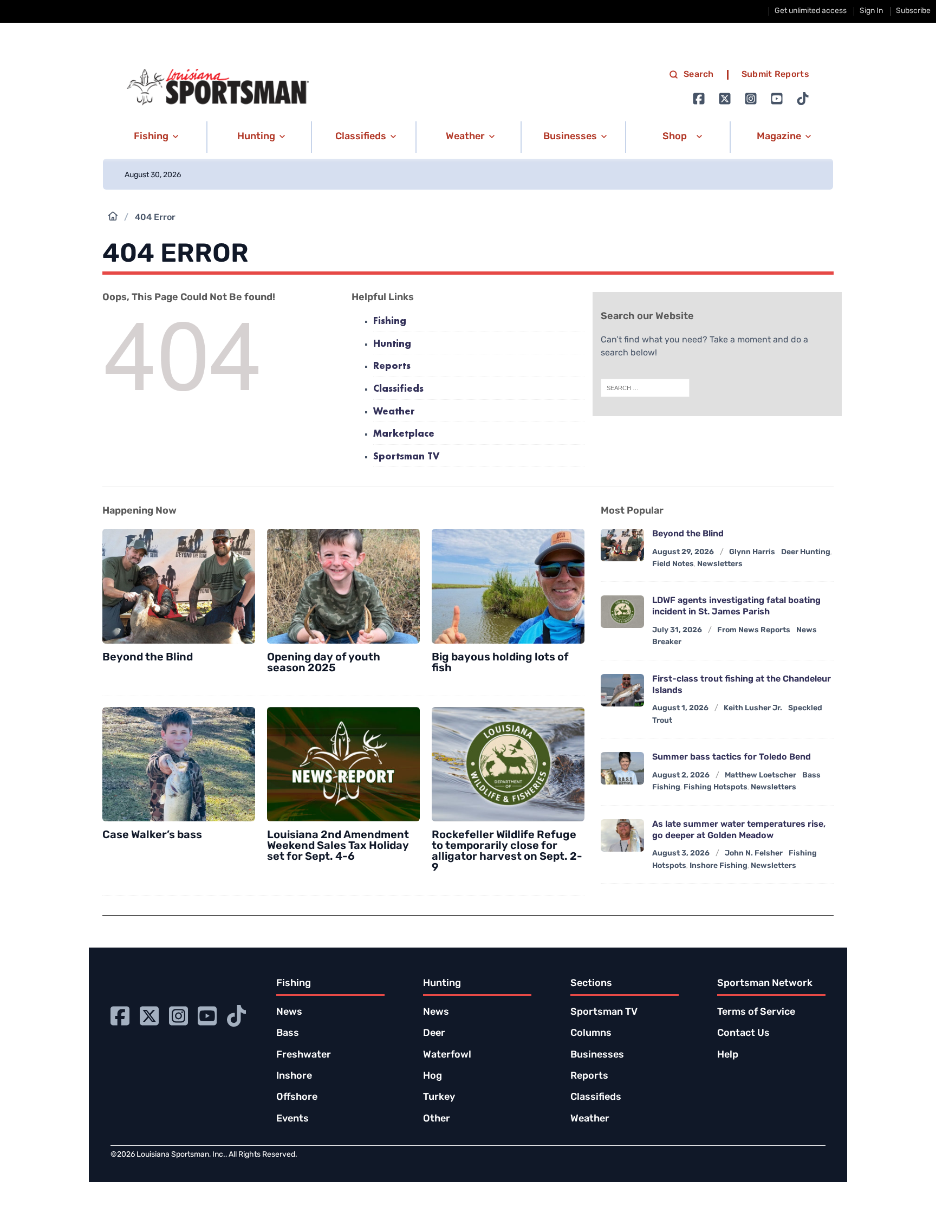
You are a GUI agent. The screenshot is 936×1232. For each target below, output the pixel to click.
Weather (394, 412)
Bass (287, 1034)
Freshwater (303, 1055)
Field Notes (673, 564)
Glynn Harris (752, 552)
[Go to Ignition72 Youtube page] (776, 98)
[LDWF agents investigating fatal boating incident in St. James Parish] (622, 611)
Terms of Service (756, 1012)
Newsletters (720, 564)
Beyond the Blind (147, 657)
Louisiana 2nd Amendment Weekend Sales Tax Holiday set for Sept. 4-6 (338, 846)
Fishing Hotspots (716, 787)
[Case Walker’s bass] (178, 764)
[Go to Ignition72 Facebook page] (698, 98)
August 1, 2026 (680, 708)
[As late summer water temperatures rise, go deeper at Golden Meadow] (622, 835)
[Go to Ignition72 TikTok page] (802, 98)
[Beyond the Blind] (178, 586)
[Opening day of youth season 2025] (343, 586)
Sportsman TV (406, 457)
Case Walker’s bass (152, 835)
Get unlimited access (811, 11)
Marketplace (403, 434)
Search (699, 74)
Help (727, 1055)
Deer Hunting (805, 552)
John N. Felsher (754, 854)
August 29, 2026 (683, 552)
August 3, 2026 (681, 854)
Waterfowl (447, 1055)
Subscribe (913, 11)
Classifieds (398, 389)
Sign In (871, 11)
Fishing (389, 321)
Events (292, 1119)
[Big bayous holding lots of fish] (508, 586)
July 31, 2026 (677, 630)
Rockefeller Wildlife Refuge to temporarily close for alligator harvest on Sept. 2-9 (507, 851)
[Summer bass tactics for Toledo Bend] (622, 768)
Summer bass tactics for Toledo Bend (731, 757)
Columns (591, 1034)
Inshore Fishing (719, 866)
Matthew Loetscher (760, 775)
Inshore (294, 1076)
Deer (434, 1034)
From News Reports (753, 630)
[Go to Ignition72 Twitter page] (724, 98)
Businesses (597, 1055)
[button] (154, 137)
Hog (432, 1076)
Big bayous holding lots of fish (500, 663)
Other (436, 1119)
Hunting (392, 344)
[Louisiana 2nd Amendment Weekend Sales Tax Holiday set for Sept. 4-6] (343, 764)
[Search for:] (645, 388)
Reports (392, 366)
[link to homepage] (218, 87)
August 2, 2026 (681, 775)
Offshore (296, 1098)
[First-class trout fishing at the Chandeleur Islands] (622, 690)
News (289, 1012)
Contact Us (743, 1034)
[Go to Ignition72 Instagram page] (750, 98)
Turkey (439, 1098)
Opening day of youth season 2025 (323, 663)
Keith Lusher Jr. (753, 708)
